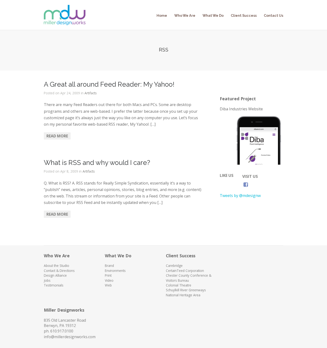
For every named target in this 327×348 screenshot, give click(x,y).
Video (109, 280)
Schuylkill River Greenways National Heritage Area (186, 292)
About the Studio (56, 265)
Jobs (47, 280)
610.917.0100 (61, 331)
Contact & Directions (59, 270)
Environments (115, 270)
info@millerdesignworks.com (70, 336)
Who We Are (184, 15)
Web (108, 285)
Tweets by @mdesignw (240, 195)
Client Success (244, 15)
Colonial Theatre (178, 285)
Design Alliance (55, 275)
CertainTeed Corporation (185, 270)
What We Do (213, 15)
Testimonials (53, 285)
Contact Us (273, 15)
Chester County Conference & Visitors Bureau (188, 277)
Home (162, 15)
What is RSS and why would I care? (97, 163)
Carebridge (174, 265)
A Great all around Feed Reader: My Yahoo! (109, 84)
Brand (109, 265)
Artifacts (91, 93)
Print (108, 275)
